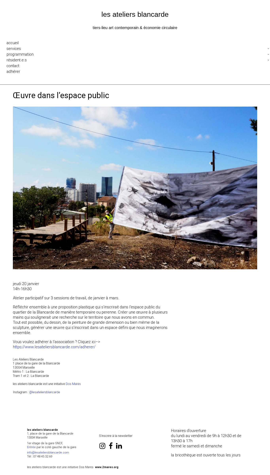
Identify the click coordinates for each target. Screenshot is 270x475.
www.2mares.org (106, 467)
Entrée (31, 447)
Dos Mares (73, 384)
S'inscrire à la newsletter (115, 436)
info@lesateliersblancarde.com (48, 452)
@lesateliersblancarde (44, 392)
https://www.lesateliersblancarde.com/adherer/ (54, 347)
